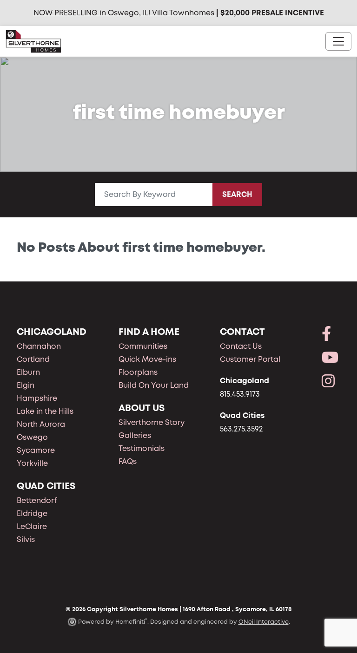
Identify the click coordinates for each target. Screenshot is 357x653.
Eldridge (32, 513)
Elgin (25, 385)
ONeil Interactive (263, 622)
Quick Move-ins (147, 359)
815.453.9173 (240, 394)
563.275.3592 (241, 429)
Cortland (33, 359)
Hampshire (37, 398)
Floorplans (138, 372)
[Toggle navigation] (338, 41)
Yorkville (32, 463)
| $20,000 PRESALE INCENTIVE (269, 13)
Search (237, 194)
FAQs (128, 461)
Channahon (39, 346)
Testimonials (142, 448)
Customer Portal (250, 359)
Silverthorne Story (152, 422)
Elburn (28, 372)
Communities (143, 346)
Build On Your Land (154, 385)
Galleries (135, 435)
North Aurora (41, 424)
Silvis (26, 539)
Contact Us (241, 346)
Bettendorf (37, 500)
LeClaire (32, 526)
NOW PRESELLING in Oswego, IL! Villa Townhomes (123, 13)
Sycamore (36, 450)
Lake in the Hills (45, 411)
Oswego (32, 437)
